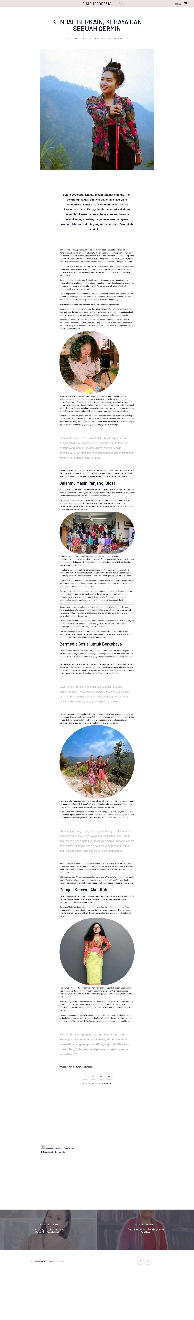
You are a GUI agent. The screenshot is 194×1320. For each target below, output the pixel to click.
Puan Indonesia (97, 3)
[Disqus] (97, 1113)
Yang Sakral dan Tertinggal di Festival (145, 1230)
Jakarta (119, 38)
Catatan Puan (103, 38)
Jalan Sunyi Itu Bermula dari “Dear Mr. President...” (49, 1230)
